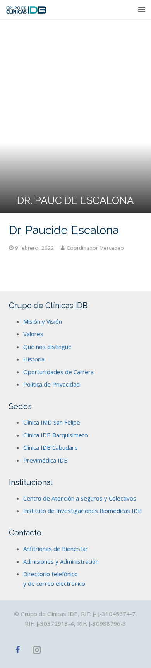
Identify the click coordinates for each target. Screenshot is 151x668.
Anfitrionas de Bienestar (55, 548)
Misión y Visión (42, 321)
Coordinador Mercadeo (95, 247)
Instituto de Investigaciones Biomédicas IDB (82, 510)
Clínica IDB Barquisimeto (55, 435)
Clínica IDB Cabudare (50, 447)
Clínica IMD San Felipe (51, 422)
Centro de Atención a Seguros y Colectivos (79, 498)
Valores (33, 334)
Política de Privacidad (51, 384)
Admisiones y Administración (61, 561)
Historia (34, 359)
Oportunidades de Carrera (58, 372)
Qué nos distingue (47, 346)
